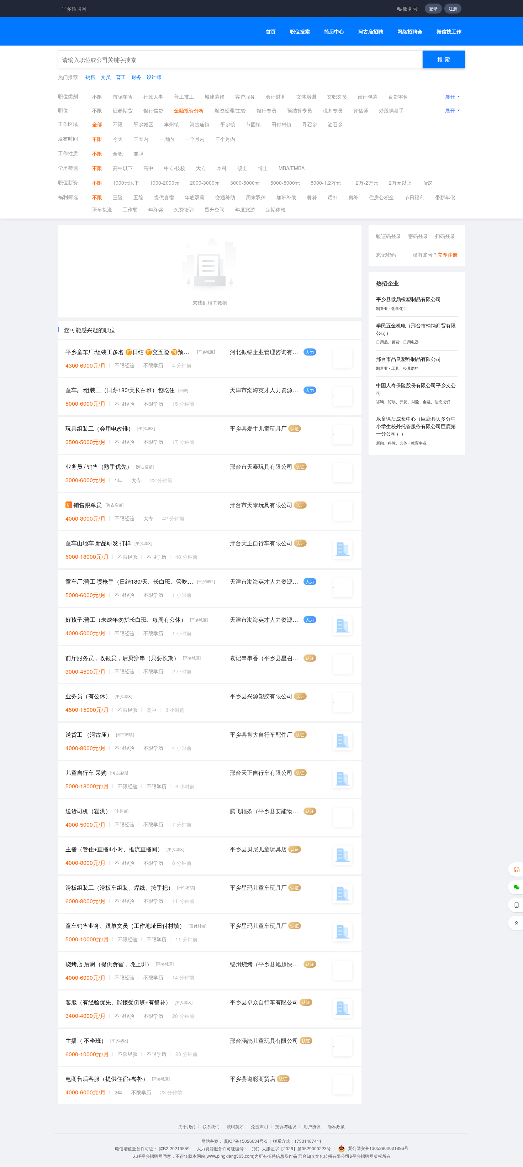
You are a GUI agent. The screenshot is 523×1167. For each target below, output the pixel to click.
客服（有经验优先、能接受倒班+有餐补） (118, 1002)
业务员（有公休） (88, 696)
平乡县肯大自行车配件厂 (261, 734)
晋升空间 (214, 209)
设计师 (154, 76)
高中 (148, 168)
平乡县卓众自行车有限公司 (264, 1002)
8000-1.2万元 (326, 182)
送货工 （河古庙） (88, 734)
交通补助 (225, 197)
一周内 (166, 138)
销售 (90, 76)
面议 (427, 182)
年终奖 (155, 209)
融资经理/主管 (230, 110)
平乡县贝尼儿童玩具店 (258, 849)
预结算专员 (299, 110)
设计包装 (367, 96)
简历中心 (334, 31)
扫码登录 (445, 236)
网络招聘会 (409, 31)
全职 (118, 153)
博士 (263, 168)
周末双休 (256, 197)
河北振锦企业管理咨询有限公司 (266, 352)
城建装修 (214, 96)
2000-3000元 (205, 182)
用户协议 (312, 1126)
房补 (353, 197)
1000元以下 (126, 182)
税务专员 (333, 110)
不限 (97, 96)
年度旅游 (245, 209)
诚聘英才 (235, 1126)
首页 (271, 31)
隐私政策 (336, 1126)
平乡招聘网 (74, 8)
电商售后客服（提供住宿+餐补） (106, 1078)
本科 (222, 168)
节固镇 (253, 124)
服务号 (410, 8)
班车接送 (102, 209)
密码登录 (418, 236)
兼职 (138, 153)
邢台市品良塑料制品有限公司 (408, 358)
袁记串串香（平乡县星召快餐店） (266, 658)
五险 (138, 197)
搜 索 (443, 59)
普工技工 (184, 96)
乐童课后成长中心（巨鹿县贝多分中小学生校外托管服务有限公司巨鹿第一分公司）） (416, 426)
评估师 (360, 110)
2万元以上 (400, 182)
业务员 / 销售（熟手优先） (98, 466)
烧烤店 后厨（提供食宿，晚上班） (108, 964)
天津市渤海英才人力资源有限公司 (266, 390)
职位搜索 (300, 31)
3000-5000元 (245, 182)
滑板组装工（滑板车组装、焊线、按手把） (119, 887)
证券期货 (123, 110)
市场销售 (123, 96)
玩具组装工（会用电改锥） (99, 428)
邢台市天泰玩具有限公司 (261, 466)
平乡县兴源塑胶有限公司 (261, 696)
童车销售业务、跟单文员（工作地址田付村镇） (125, 925)
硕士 (242, 168)
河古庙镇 (200, 124)
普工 (121, 76)
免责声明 (259, 1126)
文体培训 (306, 96)
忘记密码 (386, 254)
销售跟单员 (87, 505)
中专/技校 (174, 168)
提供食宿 (164, 197)
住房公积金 (381, 197)
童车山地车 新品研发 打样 (98, 543)
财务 (136, 76)
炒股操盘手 (391, 110)
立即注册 (448, 254)
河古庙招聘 (370, 31)
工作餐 (130, 209)
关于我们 (186, 1126)
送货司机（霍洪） (88, 811)
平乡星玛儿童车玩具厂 (258, 887)
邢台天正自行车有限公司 (261, 543)
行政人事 (153, 96)
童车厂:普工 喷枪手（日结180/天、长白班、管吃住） (129, 581)
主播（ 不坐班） (86, 1040)
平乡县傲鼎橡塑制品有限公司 (408, 299)
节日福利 (414, 197)
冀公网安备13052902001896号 (378, 1148)
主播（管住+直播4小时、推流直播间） (114, 849)
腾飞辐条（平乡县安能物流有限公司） (266, 811)
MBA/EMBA (292, 168)
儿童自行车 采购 (86, 772)
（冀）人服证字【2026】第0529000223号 (290, 1148)
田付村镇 (281, 124)
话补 (333, 197)
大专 (201, 168)
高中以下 (123, 168)
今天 (118, 138)
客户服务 (245, 96)
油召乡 (335, 124)
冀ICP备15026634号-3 (246, 1141)
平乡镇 (227, 124)
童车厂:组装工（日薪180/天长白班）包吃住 (120, 390)
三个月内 (225, 138)
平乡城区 (143, 124)
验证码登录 (388, 236)
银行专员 (266, 110)
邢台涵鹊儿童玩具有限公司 (264, 1040)
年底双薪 (195, 197)
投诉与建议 (285, 1126)
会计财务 (276, 96)
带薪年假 (445, 197)
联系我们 (211, 1126)
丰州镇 (171, 124)
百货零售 (398, 96)
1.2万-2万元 (365, 182)
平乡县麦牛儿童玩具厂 (258, 428)
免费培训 (184, 209)
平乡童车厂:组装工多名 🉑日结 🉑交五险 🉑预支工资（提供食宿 (129, 352)
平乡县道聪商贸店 (252, 1078)
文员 (106, 76)
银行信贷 (153, 110)
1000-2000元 (164, 182)
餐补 (312, 197)
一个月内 (195, 138)
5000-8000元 (285, 182)
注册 (453, 8)
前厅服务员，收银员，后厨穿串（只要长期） (122, 658)
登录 (433, 8)
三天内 (140, 138)
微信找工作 (449, 31)
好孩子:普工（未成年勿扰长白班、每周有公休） (125, 619)
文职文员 (337, 96)
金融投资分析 (189, 110)
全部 (97, 124)
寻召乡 (309, 124)
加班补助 (286, 197)
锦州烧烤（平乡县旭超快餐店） (266, 964)
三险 (118, 197)
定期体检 (276, 209)
